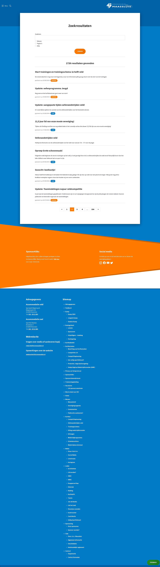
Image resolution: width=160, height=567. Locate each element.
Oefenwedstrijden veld (75, 423)
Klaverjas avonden (74, 509)
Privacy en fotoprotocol (73, 371)
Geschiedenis (72, 544)
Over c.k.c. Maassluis (75, 536)
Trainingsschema (73, 427)
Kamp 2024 (71, 314)
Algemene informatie (75, 540)
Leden (67, 466)
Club (53, 113)
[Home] (119, 6)
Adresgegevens (70, 304)
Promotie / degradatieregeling (78, 364)
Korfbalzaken (69, 346)
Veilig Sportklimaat (74, 520)
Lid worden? (72, 472)
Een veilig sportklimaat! (76, 360)
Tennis (70, 498)
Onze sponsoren (73, 526)
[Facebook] (104, 262)
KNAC (70, 480)
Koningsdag (72, 339)
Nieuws (39, 41)
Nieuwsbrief (72, 402)
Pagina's (39, 43)
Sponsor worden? (73, 530)
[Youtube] (108, 262)
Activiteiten (72, 469)
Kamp (67, 312)
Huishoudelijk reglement (76, 547)
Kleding (70, 491)
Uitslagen (71, 434)
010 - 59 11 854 (33, 314)
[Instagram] (100, 262)
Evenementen (72, 409)
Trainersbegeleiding (71, 382)
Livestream (71, 459)
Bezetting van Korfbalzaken (77, 349)
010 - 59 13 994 (33, 329)
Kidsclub (71, 487)
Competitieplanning (74, 356)
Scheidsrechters (73, 441)
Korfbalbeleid (69, 343)
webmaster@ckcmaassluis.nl (35, 354)
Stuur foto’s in (73, 451)
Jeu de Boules (72, 502)
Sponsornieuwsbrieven (72, 378)
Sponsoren (71, 332)
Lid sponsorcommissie (75, 388)
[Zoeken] (10, 6)
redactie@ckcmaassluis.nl (35, 346)
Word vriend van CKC (72, 392)
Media (67, 449)
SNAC (69, 476)
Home (67, 396)
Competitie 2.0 (73, 353)
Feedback (68, 308)
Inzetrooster (72, 513)
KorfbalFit (71, 494)
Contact (68, 551)
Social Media (72, 455)
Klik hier (56, 259)
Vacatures (68, 386)
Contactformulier (74, 557)
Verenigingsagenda (74, 406)
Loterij (70, 328)
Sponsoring (69, 524)
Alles (38, 46)
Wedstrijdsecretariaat (75, 445)
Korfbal (54, 80)
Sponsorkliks (69, 375)
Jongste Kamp (73, 318)
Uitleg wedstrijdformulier (76, 430)
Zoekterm (38, 34)
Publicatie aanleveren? (75, 413)
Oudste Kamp (72, 322)
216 (92, 209)
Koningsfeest (69, 325)
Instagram (71, 462)
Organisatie (72, 554)
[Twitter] (111, 262)
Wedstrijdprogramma (75, 438)
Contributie (72, 516)
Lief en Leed (72, 505)
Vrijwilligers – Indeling (75, 335)
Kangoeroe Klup (73, 483)
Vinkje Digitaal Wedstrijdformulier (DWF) (81, 367)
